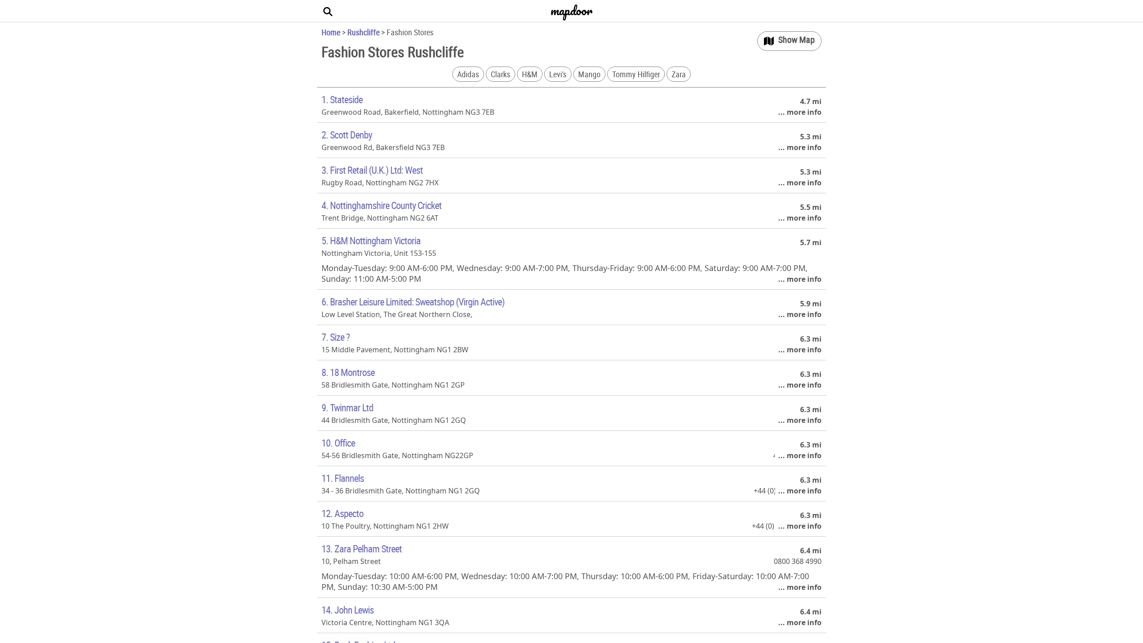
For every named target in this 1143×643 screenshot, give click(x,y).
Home (330, 32)
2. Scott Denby (346, 134)
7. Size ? (335, 336)
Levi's (558, 74)
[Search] (328, 11)
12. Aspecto (342, 513)
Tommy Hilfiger (636, 74)
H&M (530, 74)
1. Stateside (342, 99)
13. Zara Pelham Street (361, 548)
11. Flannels (342, 478)
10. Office (338, 442)
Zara (679, 74)
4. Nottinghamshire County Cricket (381, 205)
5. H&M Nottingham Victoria (371, 240)
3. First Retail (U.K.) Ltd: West (372, 169)
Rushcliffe (363, 32)
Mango (589, 74)
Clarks (500, 74)
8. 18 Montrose (348, 372)
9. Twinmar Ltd (347, 407)
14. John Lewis (347, 609)
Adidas (468, 74)
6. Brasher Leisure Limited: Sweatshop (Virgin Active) (413, 301)
